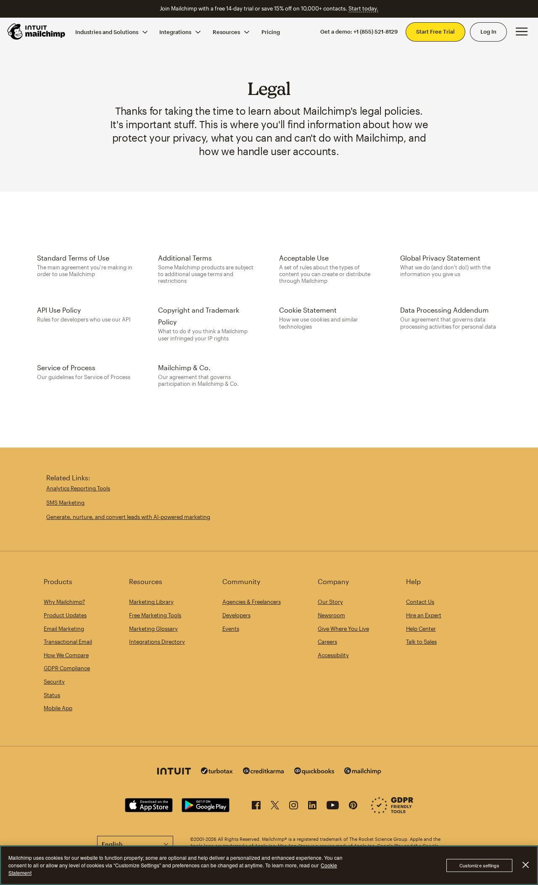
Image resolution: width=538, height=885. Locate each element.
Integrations (175, 31)
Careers (327, 641)
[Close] (525, 865)
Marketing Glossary (153, 628)
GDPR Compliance (67, 668)
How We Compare (66, 655)
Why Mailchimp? (64, 601)
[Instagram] (293, 807)
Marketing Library (151, 601)
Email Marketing (64, 628)
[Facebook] (256, 807)
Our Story (330, 601)
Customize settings (479, 865)
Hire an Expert (423, 615)
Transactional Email (68, 641)
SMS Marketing (65, 502)
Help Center (421, 628)
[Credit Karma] (263, 772)
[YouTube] (333, 807)
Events (230, 628)
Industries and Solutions (106, 31)
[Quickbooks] (314, 772)
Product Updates (65, 615)
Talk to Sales (421, 641)
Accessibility (333, 655)
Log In (488, 31)
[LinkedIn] (312, 807)
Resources (226, 31)
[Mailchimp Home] (36, 31)
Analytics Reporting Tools (78, 488)
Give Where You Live (343, 628)
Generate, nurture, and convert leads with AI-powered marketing (128, 517)
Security (54, 681)
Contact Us (420, 601)
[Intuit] (174, 772)
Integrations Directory (157, 641)
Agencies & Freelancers (251, 601)
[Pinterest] (353, 807)
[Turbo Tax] (217, 772)
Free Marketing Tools (155, 615)
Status (52, 695)
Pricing (270, 31)
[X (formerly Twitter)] (275, 807)
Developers (236, 615)
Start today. (363, 8)
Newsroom (331, 615)
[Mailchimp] (362, 772)
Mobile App (58, 708)
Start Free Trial (435, 31)
